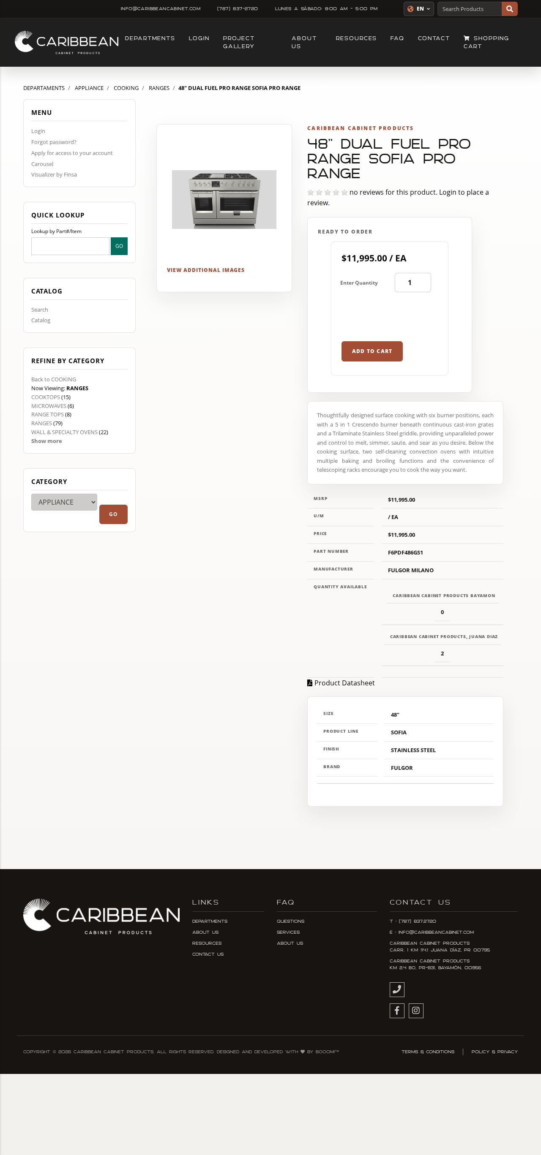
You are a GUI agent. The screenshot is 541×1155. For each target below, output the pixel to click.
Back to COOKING (53, 379)
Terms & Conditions (428, 1052)
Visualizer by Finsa (54, 174)
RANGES (159, 88)
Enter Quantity (359, 283)
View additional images (206, 270)
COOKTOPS (45, 397)
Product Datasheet (344, 683)
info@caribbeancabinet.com (160, 9)
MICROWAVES (48, 406)
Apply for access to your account (72, 153)
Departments (150, 38)
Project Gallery (239, 42)
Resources (356, 38)
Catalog (40, 320)
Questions (290, 921)
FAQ (397, 38)
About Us (304, 42)
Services (288, 932)
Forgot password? (54, 142)
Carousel (42, 164)
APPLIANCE (89, 88)
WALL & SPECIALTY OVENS (64, 432)
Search (39, 309)
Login (199, 38)
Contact (434, 38)
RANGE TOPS (47, 414)
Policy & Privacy (495, 1052)
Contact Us (208, 954)
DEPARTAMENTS (44, 88)
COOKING (126, 88)
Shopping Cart (486, 42)
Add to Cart (372, 351)
